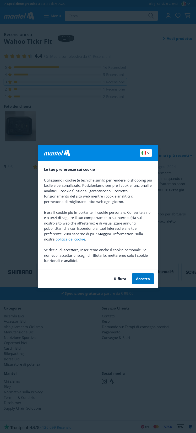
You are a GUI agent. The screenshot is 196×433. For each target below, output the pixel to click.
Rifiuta (120, 278)
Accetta (143, 278)
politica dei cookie (70, 239)
